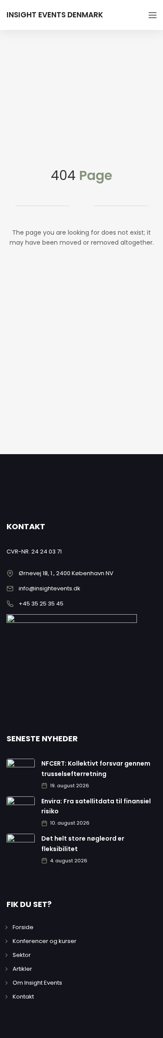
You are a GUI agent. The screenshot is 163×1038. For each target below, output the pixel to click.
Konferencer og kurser (45, 941)
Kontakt (23, 996)
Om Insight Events (37, 983)
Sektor (22, 955)
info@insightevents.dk (49, 588)
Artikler (22, 969)
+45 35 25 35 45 (41, 603)
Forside (23, 927)
